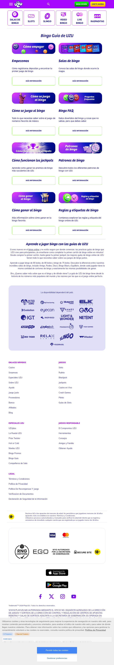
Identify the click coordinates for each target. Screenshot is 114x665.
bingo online (34, 249)
